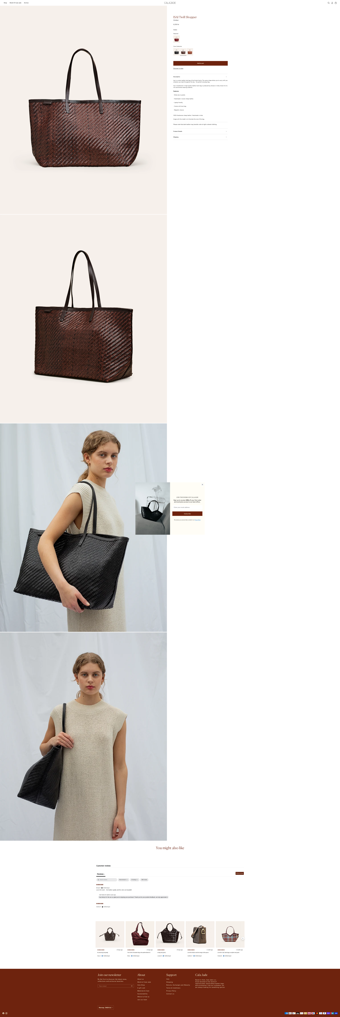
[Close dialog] (202, 484)
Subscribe (187, 514)
